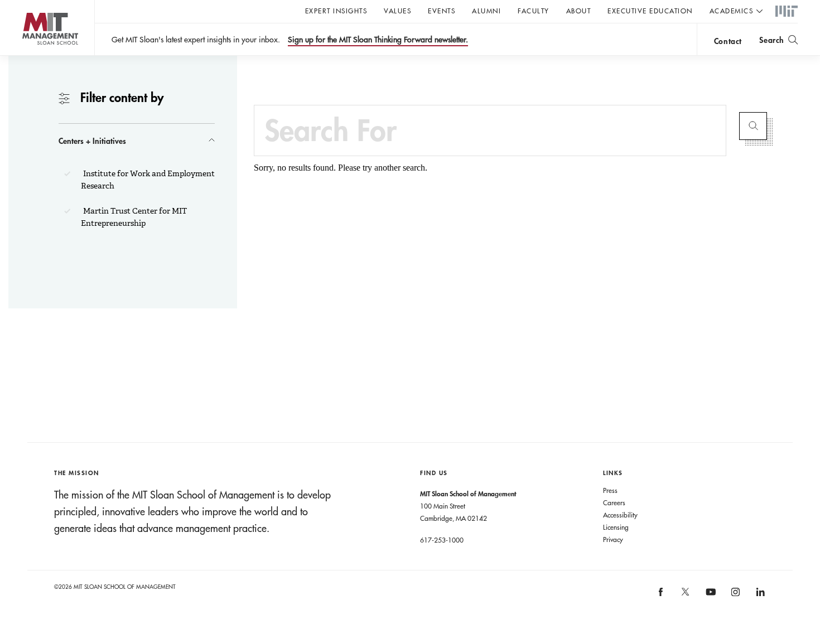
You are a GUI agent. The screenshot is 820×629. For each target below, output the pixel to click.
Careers (614, 502)
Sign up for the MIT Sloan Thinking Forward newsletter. (378, 40)
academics (732, 10)
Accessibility (620, 514)
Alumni (486, 10)
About (578, 10)
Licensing (616, 526)
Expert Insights (336, 10)
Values (397, 10)
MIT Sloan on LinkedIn (759, 596)
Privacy (613, 539)
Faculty (533, 10)
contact (728, 41)
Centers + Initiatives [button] (92, 141)
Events (441, 10)
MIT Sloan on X (685, 596)
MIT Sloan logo (28, 55)
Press (610, 490)
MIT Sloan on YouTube (709, 597)
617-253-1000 (442, 539)
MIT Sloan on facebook (661, 596)
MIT (786, 11)
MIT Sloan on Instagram (735, 596)
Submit (753, 126)
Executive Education (650, 10)
